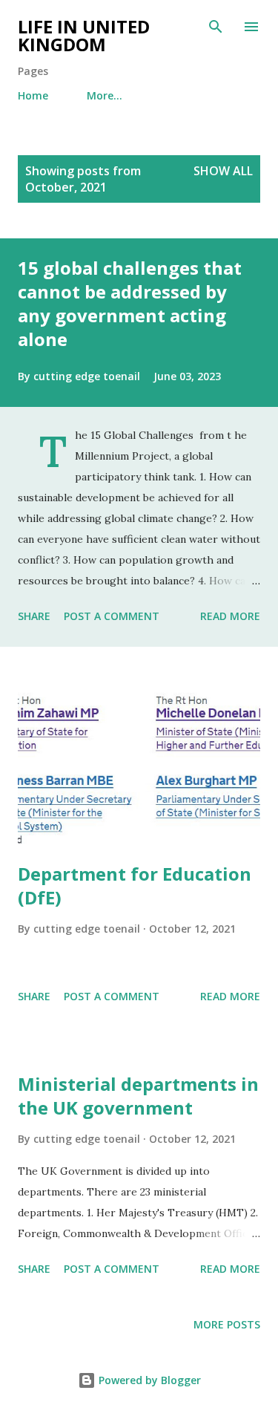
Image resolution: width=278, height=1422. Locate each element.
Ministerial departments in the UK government (138, 1096)
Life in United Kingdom (84, 35)
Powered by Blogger (148, 1380)
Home (33, 95)
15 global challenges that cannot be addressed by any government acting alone (130, 303)
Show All (223, 171)
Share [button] (34, 616)
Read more (230, 616)
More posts (226, 1324)
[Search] (216, 27)
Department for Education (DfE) (134, 885)
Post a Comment (111, 616)
